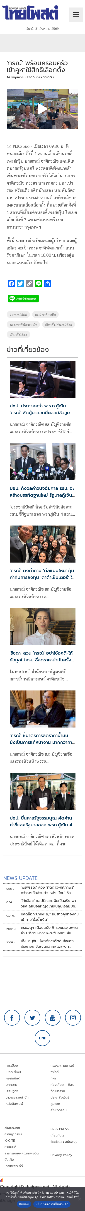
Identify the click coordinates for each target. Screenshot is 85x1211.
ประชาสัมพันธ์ (60, 1097)
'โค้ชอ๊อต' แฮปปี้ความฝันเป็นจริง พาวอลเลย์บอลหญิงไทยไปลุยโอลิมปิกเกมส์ (48, 903)
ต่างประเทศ (12, 1128)
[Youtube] (52, 1017)
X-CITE (10, 1140)
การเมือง (12, 1065)
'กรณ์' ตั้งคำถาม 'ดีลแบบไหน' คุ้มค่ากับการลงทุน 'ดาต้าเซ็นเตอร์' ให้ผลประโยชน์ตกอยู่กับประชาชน (42, 577)
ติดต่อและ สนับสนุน (64, 1141)
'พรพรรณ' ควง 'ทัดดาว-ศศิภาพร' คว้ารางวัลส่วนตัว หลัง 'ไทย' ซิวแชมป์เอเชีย (47, 890)
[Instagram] (73, 1017)
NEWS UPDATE (20, 878)
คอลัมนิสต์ (13, 1078)
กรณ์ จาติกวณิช (45, 314)
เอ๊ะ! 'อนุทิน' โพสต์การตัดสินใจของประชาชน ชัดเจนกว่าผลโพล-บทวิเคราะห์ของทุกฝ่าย (47, 943)
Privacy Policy (61, 1155)
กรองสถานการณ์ (62, 1065)
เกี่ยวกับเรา (58, 1135)
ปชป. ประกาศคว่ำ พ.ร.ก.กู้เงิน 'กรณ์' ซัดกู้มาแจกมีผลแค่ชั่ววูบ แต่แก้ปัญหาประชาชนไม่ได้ (40, 412)
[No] (79, 1199)
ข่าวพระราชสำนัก (17, 1097)
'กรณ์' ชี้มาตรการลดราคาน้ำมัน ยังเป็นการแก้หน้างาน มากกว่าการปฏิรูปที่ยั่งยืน (42, 742)
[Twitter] (32, 1017)
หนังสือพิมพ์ (14, 1103)
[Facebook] (12, 1017)
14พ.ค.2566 (18, 314)
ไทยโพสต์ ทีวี (14, 1166)
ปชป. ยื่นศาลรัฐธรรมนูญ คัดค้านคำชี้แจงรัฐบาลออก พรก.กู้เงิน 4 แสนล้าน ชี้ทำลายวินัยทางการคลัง (42, 825)
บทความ (11, 1084)
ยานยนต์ (10, 1147)
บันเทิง (9, 1159)
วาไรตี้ (55, 1072)
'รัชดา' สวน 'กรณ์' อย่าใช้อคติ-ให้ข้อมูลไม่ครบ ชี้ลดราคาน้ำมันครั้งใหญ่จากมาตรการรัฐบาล (41, 660)
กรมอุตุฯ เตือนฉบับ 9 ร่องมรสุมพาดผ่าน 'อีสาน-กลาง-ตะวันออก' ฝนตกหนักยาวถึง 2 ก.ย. (49, 930)
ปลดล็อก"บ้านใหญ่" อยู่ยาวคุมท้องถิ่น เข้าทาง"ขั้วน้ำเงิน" (50, 917)
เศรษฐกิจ (12, 1091)
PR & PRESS (60, 1129)
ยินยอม (24, 1204)
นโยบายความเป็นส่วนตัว (52, 1204)
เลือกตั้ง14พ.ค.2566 (58, 324)
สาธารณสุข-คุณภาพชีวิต (22, 1153)
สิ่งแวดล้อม (59, 1110)
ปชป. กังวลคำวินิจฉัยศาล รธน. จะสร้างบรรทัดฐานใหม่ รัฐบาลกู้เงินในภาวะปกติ (42, 495)
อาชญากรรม (13, 1134)
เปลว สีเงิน (13, 1072)
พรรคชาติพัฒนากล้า (23, 324)
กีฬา (53, 1078)
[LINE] (42, 1038)
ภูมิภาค (55, 1103)
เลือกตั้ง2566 (18, 334)
